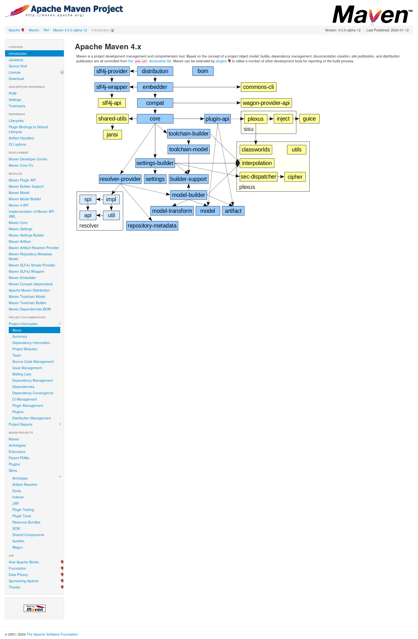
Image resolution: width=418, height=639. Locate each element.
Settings (15, 99)
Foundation (17, 568)
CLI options (17, 144)
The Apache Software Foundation (52, 634)
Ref (46, 30)
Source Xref (18, 66)
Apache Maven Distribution (29, 290)
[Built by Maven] (34, 608)
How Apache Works (24, 562)
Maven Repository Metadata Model (30, 256)
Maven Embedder (22, 277)
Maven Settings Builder (26, 235)
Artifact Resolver (24, 484)
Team (16, 355)
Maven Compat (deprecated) (31, 283)
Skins (13, 470)
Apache (14, 30)
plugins (221, 60)
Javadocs (16, 59)
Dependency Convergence (32, 392)
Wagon (17, 547)
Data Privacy (18, 574)
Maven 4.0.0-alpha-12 (70, 30)
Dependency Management (32, 380)
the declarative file (149, 60)
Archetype (20, 478)
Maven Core (18, 222)
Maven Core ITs (21, 165)
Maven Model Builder (25, 198)
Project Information (23, 323)
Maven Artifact (20, 241)
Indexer (18, 497)
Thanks (14, 587)
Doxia (16, 490)
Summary (19, 336)
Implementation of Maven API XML (31, 214)
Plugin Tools (21, 515)
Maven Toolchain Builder (27, 302)
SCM (16, 528)
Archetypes (17, 445)
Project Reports (20, 424)
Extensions (17, 451)
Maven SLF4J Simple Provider (32, 265)
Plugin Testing (23, 509)
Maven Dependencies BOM (30, 309)
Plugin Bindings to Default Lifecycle (28, 129)
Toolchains (17, 105)
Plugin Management (27, 405)
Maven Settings (20, 228)
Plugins (17, 411)
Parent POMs (19, 457)
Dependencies (23, 386)
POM (12, 93)
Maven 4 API (18, 205)
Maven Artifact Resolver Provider (34, 247)
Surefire (18, 540)
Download (16, 78)
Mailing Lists (21, 374)
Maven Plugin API (22, 180)
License (15, 72)
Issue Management (27, 367)
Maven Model (19, 192)
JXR (15, 503)
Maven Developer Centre (28, 159)
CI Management (24, 399)
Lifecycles (16, 120)
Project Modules (24, 348)
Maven (34, 30)
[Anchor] (145, 46)
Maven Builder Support (26, 186)
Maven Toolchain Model (27, 296)
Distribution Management (31, 418)
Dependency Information (31, 342)
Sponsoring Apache (24, 580)
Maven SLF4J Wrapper (26, 271)
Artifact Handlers (21, 138)
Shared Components (28, 534)
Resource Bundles (26, 522)
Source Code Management (33, 361)
